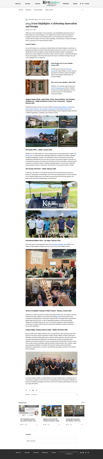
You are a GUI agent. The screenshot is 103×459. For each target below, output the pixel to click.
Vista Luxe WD (49, 9)
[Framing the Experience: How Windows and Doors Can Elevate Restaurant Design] (74, 411)
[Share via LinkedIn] (33, 390)
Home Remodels (38, 9)
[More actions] (76, 19)
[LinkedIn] (83, 3)
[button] (82, 9)
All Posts (21, 9)
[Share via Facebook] (26, 390)
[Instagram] (80, 3)
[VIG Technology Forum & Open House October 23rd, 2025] (29, 411)
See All (82, 402)
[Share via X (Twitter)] (29, 390)
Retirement (28, 9)
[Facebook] (86, 452)
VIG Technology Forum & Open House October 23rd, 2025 (28, 420)
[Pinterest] (85, 3)
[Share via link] (36, 390)
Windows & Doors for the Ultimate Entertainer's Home (51, 420)
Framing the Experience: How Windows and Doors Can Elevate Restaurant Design (73, 420)
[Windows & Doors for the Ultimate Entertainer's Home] (51, 411)
